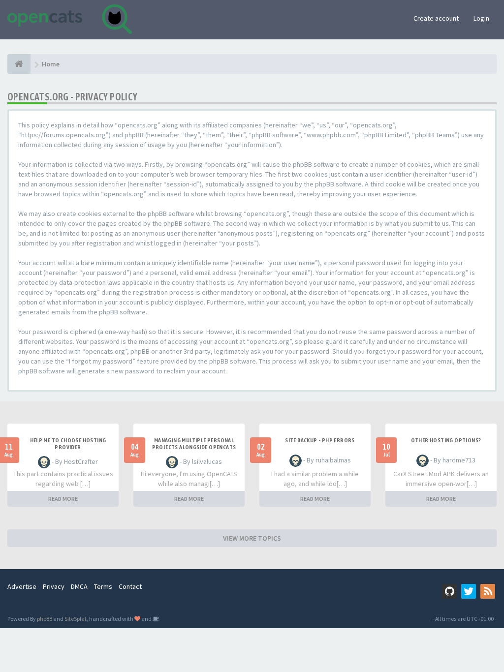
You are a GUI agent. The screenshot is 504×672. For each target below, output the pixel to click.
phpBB (44, 618)
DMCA (79, 586)
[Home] (19, 64)
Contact (130, 586)
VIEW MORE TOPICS (252, 538)
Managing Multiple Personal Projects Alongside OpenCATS (194, 444)
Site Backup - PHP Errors (320, 440)
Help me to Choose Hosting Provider (68, 444)
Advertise (21, 586)
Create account (436, 18)
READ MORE (63, 498)
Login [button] (481, 18)
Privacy (53, 586)
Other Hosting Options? (446, 440)
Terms (103, 586)
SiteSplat (75, 618)
